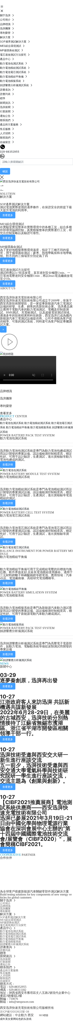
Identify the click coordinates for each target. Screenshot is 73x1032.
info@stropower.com (21, 1001)
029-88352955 (9, 151)
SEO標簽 (43, 1015)
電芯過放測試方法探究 (15, 269)
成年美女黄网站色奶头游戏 (15, 1018)
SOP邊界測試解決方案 (15, 204)
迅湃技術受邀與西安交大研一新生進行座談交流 (34, 757)
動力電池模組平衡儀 (13, 556)
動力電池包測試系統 (13, 438)
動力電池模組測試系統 (15, 476)
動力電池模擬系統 (12, 595)
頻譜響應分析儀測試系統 (16, 631)
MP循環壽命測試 (11, 246)
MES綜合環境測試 (12, 224)
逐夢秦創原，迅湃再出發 (29, 680)
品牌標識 (6, 391)
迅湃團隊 (6, 398)
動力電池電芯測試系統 (15, 515)
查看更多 (6, 413)
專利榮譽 (6, 405)
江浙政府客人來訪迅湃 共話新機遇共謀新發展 (34, 704)
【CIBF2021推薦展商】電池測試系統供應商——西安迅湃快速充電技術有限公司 (36, 807)
